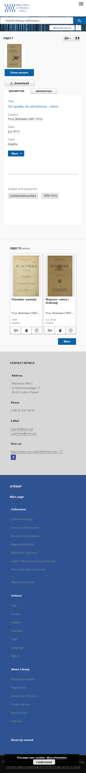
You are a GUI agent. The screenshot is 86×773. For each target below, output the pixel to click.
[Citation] (77, 38)
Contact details (20, 704)
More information (57, 757)
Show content (19, 72)
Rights (15, 656)
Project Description (23, 679)
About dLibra (19, 712)
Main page (17, 497)
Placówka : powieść (24, 299)
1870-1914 (50, 196)
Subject (16, 622)
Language (17, 647)
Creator (16, 614)
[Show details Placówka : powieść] (36, 330)
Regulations (18, 687)
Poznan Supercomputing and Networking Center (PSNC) (43, 766)
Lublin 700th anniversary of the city (33, 561)
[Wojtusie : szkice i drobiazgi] (60, 276)
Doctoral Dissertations (25, 536)
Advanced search (62, 27)
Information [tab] (44, 91)
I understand (44, 762)
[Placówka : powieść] (26, 276)
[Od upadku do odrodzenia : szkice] (14, 56)
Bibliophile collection (24, 553)
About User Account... (24, 696)
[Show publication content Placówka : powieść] (26, 330)
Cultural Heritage (22, 519)
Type (14, 639)
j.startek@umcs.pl (22, 429)
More (67, 341)
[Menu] (81, 3)
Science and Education (25, 527)
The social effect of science (28, 569)
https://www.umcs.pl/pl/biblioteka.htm (35, 452)
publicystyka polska (23, 196)
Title (14, 606)
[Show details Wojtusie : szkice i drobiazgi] (70, 330)
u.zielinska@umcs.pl (23, 433)
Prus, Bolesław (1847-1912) (25, 119)
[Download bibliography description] (15, 330)
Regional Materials (23, 544)
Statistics (16, 721)
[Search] (79, 20)
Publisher (17, 631)
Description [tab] (16, 91)
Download (21, 83)
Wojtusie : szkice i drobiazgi (57, 300)
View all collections (23, 582)
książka (12, 144)
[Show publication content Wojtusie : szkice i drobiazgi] (60, 330)
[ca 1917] (13, 131)
